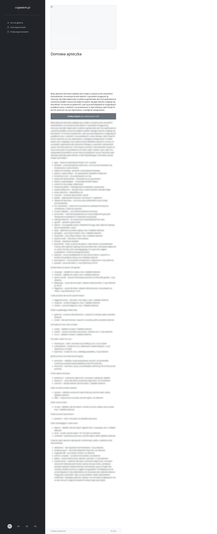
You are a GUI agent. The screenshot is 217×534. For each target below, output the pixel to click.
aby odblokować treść (83, 116)
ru (35, 526)
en (18, 526)
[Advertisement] (138, 39)
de (27, 526)
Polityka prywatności (58, 531)
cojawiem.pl (22, 7)
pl (10, 526)
